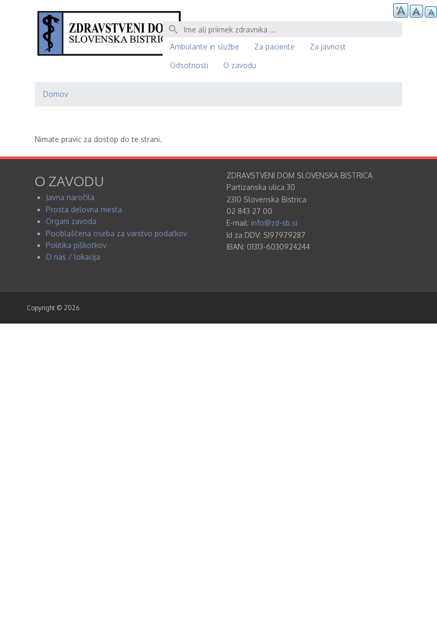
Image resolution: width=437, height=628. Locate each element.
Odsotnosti (189, 65)
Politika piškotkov (76, 245)
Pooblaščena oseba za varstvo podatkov (116, 233)
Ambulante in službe (204, 46)
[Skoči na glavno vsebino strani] (109, 56)
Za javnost (328, 46)
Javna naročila (70, 197)
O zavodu (239, 65)
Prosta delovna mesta (84, 209)
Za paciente (274, 46)
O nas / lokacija (73, 256)
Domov (55, 93)
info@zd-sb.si (274, 222)
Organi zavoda (71, 221)
